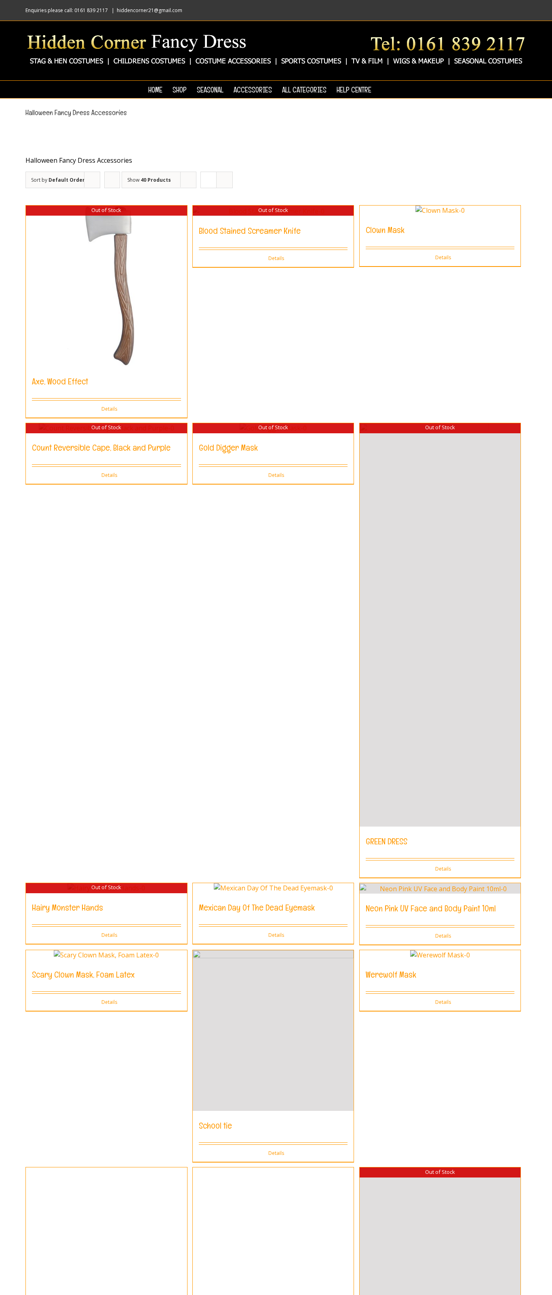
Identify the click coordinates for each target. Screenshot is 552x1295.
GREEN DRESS (386, 841)
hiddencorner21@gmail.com (149, 10)
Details (109, 408)
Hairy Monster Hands (67, 907)
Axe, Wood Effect (60, 381)
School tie (215, 1125)
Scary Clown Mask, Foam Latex (83, 974)
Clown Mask (385, 229)
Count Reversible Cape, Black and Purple (101, 447)
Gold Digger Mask (228, 447)
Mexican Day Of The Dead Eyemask (257, 907)
